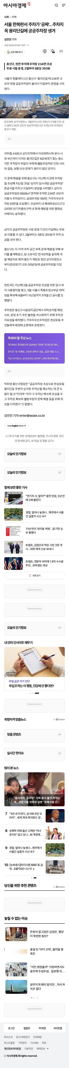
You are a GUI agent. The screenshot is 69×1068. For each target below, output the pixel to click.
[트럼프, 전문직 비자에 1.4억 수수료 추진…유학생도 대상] (13, 569)
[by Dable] (59, 887)
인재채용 (37, 1037)
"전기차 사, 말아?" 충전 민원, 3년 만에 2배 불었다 (45, 498)
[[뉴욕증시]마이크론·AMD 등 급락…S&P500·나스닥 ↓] (55, 873)
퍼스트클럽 (9, 1042)
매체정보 (40, 1048)
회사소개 (8, 1037)
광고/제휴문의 (23, 1037)
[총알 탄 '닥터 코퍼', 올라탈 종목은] (15, 958)
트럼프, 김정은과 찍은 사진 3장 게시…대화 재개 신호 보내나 (44, 547)
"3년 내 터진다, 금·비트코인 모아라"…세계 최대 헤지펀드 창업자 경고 (34, 358)
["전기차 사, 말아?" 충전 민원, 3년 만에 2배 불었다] (13, 503)
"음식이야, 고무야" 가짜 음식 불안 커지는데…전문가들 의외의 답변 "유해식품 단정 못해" (37, 802)
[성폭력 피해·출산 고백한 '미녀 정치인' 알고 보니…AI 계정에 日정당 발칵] (55, 838)
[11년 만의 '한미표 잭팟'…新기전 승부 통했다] (13, 536)
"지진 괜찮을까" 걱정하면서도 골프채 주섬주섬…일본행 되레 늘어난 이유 (46, 969)
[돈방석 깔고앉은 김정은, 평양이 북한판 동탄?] (15, 940)
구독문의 (22, 1042)
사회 (6, 17)
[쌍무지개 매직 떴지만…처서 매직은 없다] (15, 993)
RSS (44, 1042)
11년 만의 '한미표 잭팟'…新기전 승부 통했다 (44, 530)
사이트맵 (57, 1028)
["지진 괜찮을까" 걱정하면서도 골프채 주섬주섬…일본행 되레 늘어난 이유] (15, 975)
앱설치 (27, 1028)
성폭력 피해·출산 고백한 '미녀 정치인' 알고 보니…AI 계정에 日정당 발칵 (25, 834)
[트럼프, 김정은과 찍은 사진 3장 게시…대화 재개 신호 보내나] (13, 552)
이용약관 (28, 1048)
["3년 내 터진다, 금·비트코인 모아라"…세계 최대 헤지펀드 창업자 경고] (55, 821)
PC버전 (42, 1028)
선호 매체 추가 (16, 52)
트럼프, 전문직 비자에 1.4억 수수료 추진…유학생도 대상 (45, 563)
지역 (14, 17)
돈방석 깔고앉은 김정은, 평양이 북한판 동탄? (46, 934)
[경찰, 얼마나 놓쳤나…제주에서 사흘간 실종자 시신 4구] (13, 520)
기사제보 (34, 1042)
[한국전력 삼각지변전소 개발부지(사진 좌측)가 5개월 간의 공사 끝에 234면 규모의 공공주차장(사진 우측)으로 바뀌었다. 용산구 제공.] (34, 106)
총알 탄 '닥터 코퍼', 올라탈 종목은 (45, 951)
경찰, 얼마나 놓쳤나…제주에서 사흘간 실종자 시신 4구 (45, 514)
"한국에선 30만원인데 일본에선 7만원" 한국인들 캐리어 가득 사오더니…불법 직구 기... (34, 344)
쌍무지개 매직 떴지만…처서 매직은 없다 (46, 987)
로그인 (11, 1028)
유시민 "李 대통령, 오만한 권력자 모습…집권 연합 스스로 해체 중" (34, 351)
